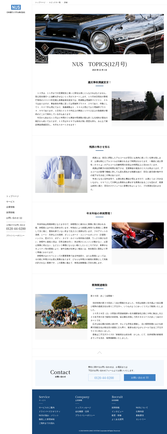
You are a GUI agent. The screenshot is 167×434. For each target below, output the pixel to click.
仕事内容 (140, 411)
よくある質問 (117, 419)
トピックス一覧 (55, 2)
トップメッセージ (83, 407)
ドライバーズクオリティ (49, 411)
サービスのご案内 (47, 407)
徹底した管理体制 (47, 419)
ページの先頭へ (99, 353)
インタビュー (117, 411)
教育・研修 (116, 415)
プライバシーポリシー (15, 235)
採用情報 (10, 212)
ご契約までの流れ (47, 423)
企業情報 (10, 207)
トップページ (12, 196)
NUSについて (142, 407)
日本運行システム (16, 9)
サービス (10, 202)
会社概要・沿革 (82, 411)
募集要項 (140, 415)
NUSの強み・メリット (49, 415)
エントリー (141, 419)
